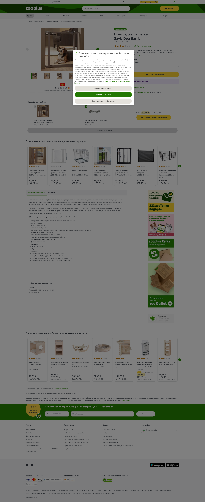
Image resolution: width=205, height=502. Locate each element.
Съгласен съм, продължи (103, 95)
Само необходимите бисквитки (103, 101)
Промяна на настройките (103, 88)
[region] (103, 77)
